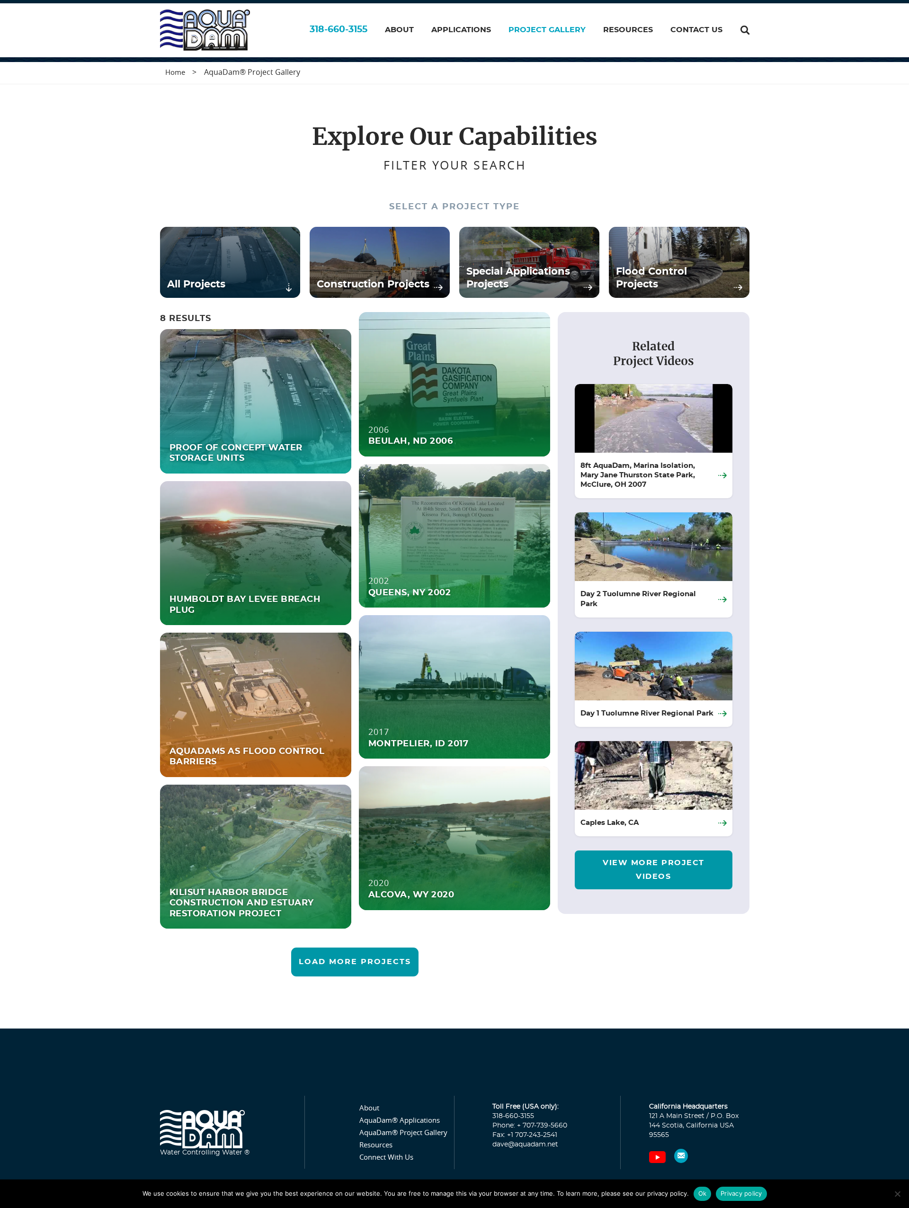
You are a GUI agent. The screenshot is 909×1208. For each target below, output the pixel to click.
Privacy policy (741, 1193)
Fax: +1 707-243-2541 (524, 1135)
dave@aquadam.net (525, 1144)
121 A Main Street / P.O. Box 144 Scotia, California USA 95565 (694, 1125)
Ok (702, 1193)
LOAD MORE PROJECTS (355, 962)
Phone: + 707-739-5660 (529, 1125)
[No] (897, 1194)
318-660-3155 (338, 29)
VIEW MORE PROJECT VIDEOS (653, 869)
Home (175, 72)
